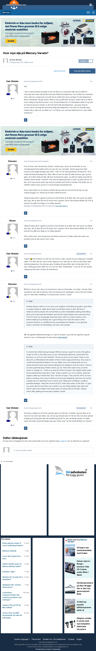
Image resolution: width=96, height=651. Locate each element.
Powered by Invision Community (48, 649)
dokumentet (62, 337)
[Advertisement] (18, 499)
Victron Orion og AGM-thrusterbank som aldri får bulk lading (12, 615)
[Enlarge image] (31, 259)
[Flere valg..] (91, 81)
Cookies (71, 639)
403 (13, 178)
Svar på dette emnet (82, 71)
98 (13, 98)
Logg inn (63, 441)
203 (13, 238)
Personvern (36, 639)
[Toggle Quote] (27, 301)
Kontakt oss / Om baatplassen (54, 639)
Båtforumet (29, 62)
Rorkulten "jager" (8, 572)
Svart (33, 161)
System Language (21, 639)
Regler (79, 639)
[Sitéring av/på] (25, 120)
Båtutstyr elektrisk (9, 551)
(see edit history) (61, 206)
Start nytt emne (59, 71)
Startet (33, 81)
